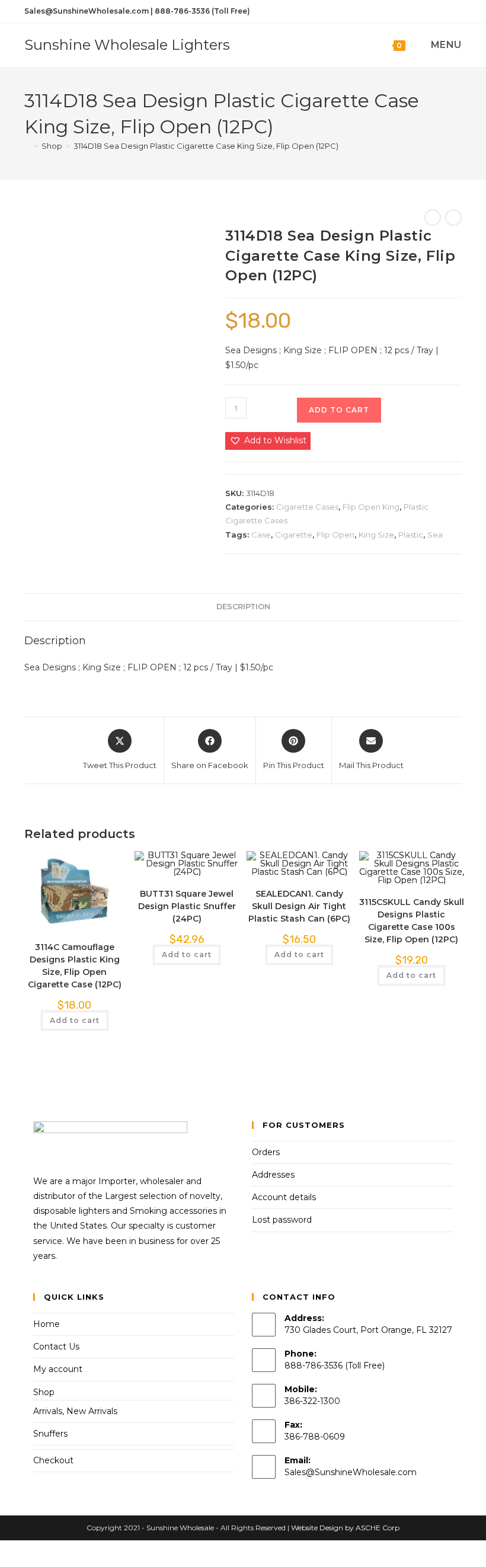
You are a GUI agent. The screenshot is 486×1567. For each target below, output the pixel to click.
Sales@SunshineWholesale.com (350, 1472)
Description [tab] (243, 606)
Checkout (53, 1460)
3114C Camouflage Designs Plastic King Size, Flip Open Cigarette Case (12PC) (75, 966)
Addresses (273, 1174)
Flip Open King (371, 506)
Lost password (282, 1219)
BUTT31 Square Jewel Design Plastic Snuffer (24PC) (187, 906)
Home (46, 1324)
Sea (435, 534)
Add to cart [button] (75, 1020)
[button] (268, 440)
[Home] (27, 146)
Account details (284, 1197)
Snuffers (50, 1433)
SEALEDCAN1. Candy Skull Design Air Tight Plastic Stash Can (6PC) (299, 906)
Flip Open (335, 534)
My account (57, 1369)
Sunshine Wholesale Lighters (127, 44)
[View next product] (453, 217)
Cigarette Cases (307, 506)
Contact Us (56, 1346)
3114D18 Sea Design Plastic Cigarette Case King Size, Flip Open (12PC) (205, 146)
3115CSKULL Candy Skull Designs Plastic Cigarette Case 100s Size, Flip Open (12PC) (411, 921)
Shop (44, 1392)
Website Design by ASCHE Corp (345, 1527)
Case (261, 534)
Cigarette (293, 534)
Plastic (410, 534)
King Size (376, 534)
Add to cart (339, 409)
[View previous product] (432, 217)
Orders (266, 1152)
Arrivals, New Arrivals (75, 1411)
